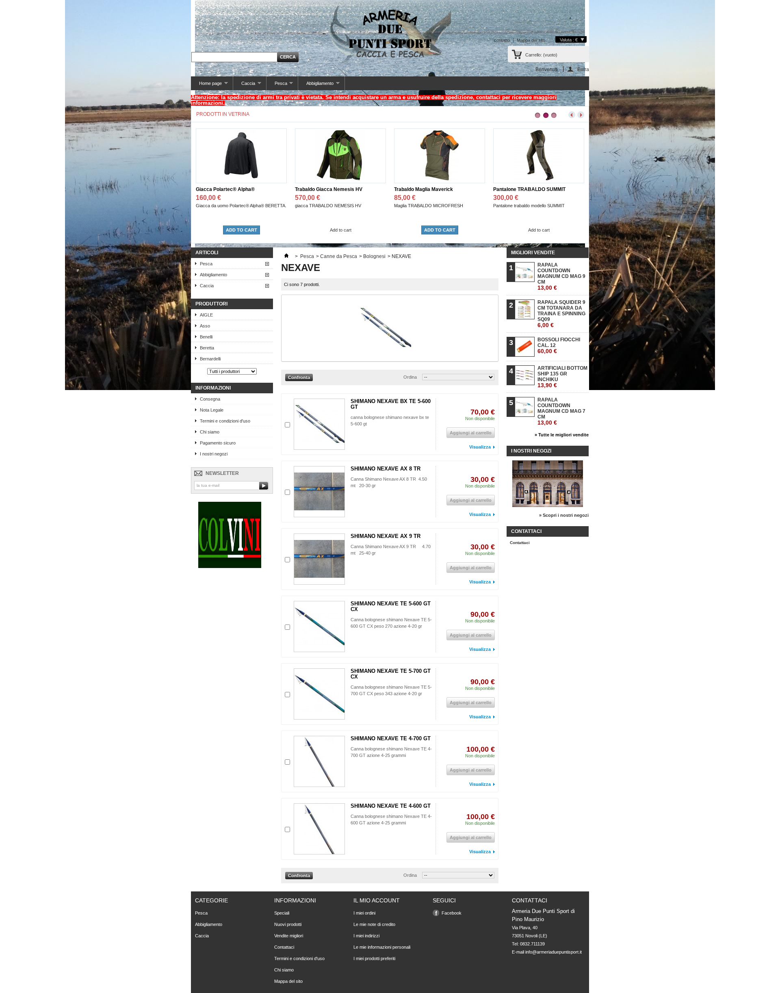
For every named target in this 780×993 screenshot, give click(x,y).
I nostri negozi (214, 453)
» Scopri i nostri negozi (564, 515)
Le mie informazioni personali (381, 947)
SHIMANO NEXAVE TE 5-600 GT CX (391, 606)
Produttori (211, 304)
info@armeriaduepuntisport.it (553, 952)
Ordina (410, 377)
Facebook (452, 913)
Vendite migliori (288, 935)
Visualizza (480, 446)
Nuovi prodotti (287, 924)
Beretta (207, 347)
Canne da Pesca (338, 256)
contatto (502, 40)
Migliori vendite (533, 253)
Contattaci (520, 542)
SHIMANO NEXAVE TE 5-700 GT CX (391, 674)
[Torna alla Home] (286, 256)
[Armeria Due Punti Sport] (390, 32)
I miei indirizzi (366, 935)
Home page (206, 85)
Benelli (206, 336)
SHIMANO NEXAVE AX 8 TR (385, 469)
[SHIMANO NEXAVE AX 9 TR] (319, 559)
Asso (205, 325)
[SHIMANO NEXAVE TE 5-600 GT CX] (319, 626)
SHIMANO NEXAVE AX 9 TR (385, 536)
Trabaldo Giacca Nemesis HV (229, 189)
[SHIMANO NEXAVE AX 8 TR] (319, 491)
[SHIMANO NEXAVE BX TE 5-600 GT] (319, 424)
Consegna (210, 399)
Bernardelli (210, 358)
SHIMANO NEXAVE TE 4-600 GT (391, 806)
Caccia (244, 85)
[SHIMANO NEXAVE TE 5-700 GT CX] (319, 694)
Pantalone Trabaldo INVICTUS (527, 189)
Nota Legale (211, 410)
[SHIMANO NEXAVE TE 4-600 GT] (319, 828)
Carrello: (541, 54)
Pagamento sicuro (218, 442)
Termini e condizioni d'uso (225, 420)
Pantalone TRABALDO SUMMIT (430, 189)
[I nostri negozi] (547, 505)
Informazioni (213, 388)
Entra (583, 69)
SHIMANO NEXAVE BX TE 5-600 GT (391, 404)
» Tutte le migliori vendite (562, 434)
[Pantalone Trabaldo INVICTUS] (539, 178)
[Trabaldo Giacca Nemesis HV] (241, 178)
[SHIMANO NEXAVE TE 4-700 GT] (319, 761)
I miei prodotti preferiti (374, 958)
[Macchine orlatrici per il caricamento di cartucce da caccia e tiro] (229, 566)
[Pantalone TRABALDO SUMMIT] (439, 178)
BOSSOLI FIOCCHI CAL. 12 (558, 345)
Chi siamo (209, 431)
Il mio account (376, 900)
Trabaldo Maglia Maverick (324, 189)
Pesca (276, 85)
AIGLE (206, 314)
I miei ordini (364, 913)
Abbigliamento (316, 85)
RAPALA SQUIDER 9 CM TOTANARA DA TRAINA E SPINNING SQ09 (561, 313)
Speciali (281, 913)
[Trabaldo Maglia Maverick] (340, 178)
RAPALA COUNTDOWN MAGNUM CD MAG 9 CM (561, 276)
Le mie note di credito (374, 924)
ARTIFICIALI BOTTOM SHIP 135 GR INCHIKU (562, 376)
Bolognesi (374, 256)
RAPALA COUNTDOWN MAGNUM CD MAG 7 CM (561, 411)
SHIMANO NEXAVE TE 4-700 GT (391, 738)
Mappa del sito (531, 40)
